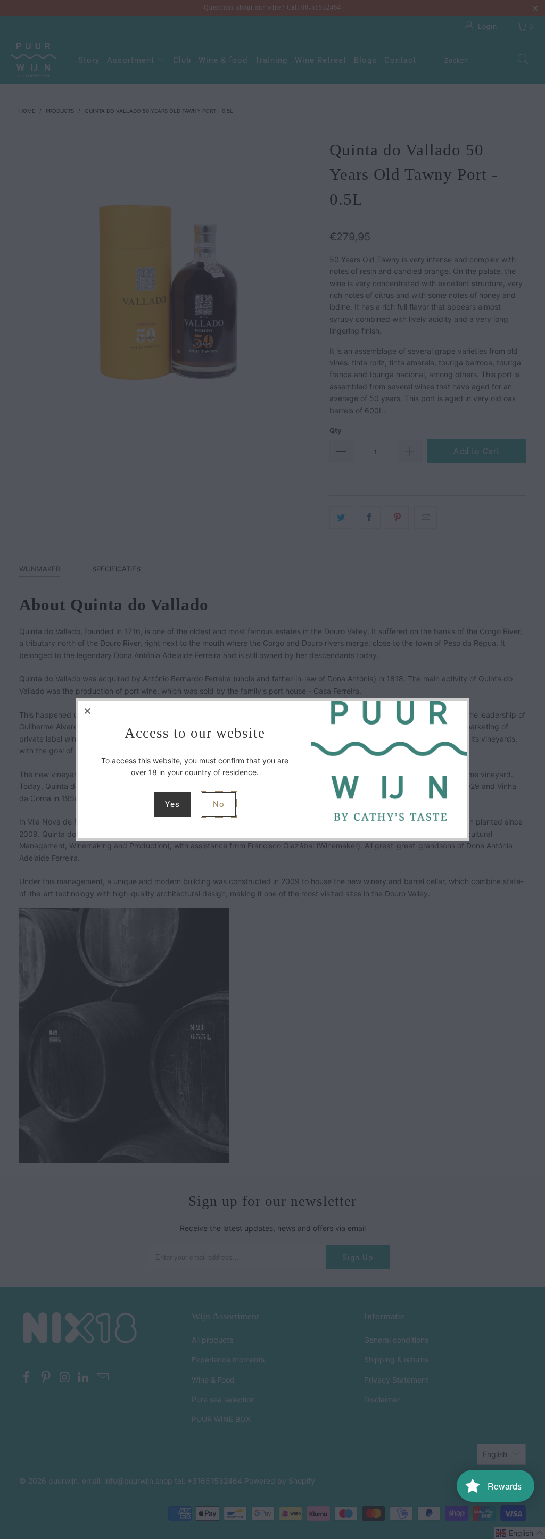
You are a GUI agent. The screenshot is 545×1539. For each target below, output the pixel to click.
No (219, 804)
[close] (87, 710)
